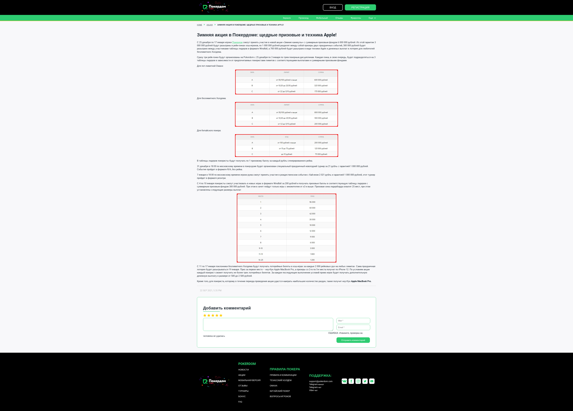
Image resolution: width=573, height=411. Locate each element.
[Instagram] (358, 381)
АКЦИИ (241, 375)
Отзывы (339, 17)
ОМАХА (273, 385)
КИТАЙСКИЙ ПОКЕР (280, 391)
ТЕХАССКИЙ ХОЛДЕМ (281, 380)
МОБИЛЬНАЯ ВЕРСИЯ (249, 380)
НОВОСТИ (243, 369)
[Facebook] (351, 381)
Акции (210, 25)
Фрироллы (356, 17)
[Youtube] (372, 381)
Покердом (237, 42)
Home (199, 25)
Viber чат (313, 390)
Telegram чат (315, 387)
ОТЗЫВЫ (242, 385)
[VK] (344, 381)
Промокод (303, 17)
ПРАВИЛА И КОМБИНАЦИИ (283, 375)
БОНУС (242, 396)
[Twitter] (365, 381)
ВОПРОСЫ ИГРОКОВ (280, 396)
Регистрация (360, 7)
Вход (333, 7)
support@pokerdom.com (320, 381)
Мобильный (322, 17)
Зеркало (287, 17)
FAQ (240, 401)
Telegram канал (316, 384)
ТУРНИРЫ (243, 391)
